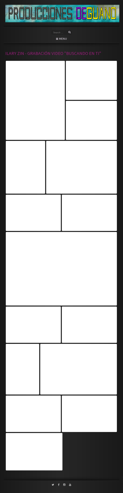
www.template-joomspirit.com (122, 483)
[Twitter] (52, 485)
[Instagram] (64, 485)
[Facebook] (58, 485)
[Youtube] (70, 485)
